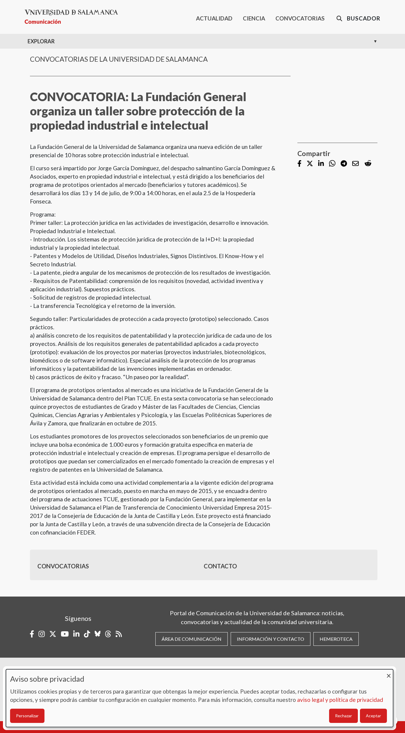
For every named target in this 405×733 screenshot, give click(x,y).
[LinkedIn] (321, 164)
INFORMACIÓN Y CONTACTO (270, 639)
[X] (310, 164)
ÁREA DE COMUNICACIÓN (191, 639)
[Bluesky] (98, 634)
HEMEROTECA (336, 639)
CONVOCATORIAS (300, 18)
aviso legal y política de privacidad (340, 699)
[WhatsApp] (332, 163)
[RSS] (119, 634)
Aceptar (373, 715)
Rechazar (343, 715)
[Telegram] (344, 164)
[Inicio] (74, 16)
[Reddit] (368, 163)
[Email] (355, 164)
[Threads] (108, 634)
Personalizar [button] (27, 715)
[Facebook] (299, 164)
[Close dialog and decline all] (388, 673)
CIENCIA (254, 18)
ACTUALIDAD (214, 18)
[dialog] (199, 698)
